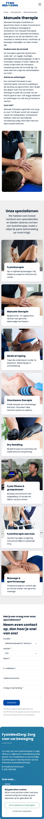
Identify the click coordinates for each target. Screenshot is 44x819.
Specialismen (16, 12)
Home (6, 12)
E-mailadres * (9, 668)
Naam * (6, 658)
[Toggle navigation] (39, 4)
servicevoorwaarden (11, 715)
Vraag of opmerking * (13, 688)
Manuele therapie (30, 12)
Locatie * (7, 638)
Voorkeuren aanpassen (22, 811)
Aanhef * (7, 648)
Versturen (11, 702)
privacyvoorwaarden (29, 712)
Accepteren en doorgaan (23, 805)
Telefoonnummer (11, 678)
